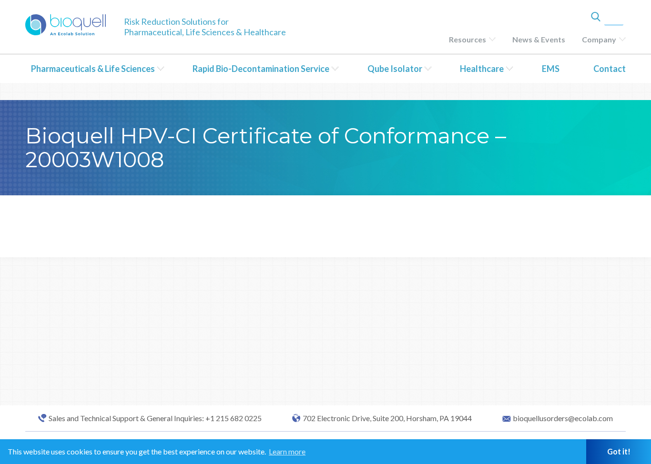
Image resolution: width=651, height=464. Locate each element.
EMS (550, 68)
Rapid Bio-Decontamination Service (261, 68)
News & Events (538, 39)
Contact (609, 68)
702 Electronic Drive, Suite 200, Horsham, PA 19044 (387, 418)
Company (599, 39)
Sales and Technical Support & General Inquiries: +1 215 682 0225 (155, 418)
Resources (467, 39)
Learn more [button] (287, 451)
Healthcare (482, 68)
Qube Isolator (394, 68)
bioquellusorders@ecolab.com (563, 418)
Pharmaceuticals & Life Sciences (93, 68)
